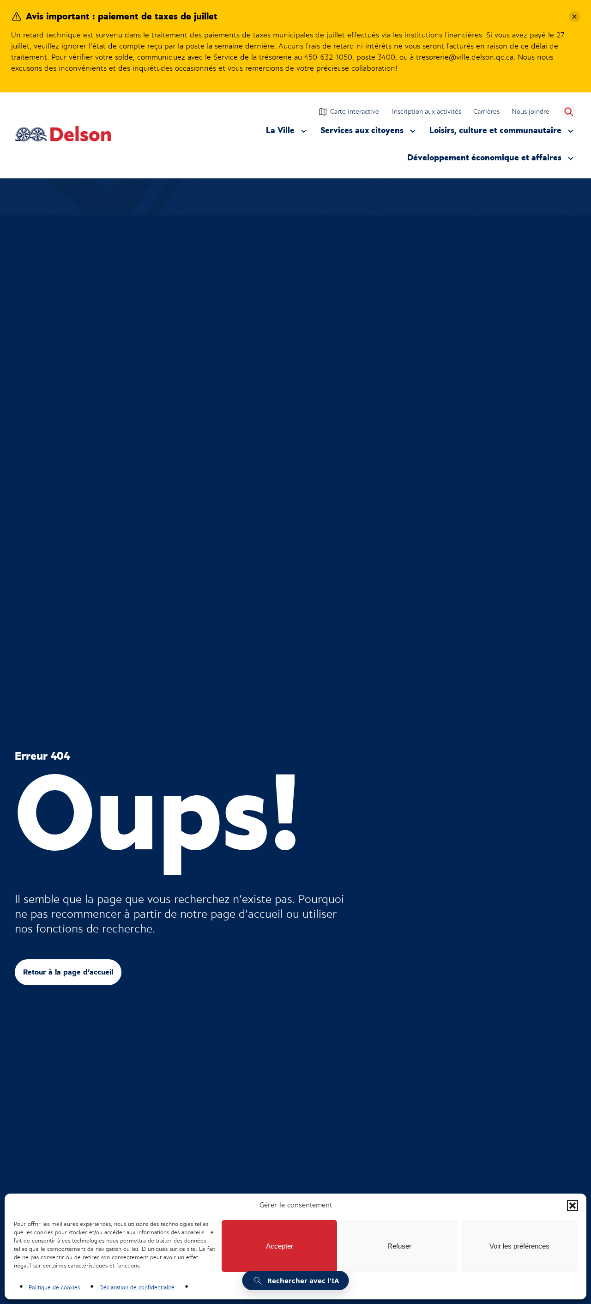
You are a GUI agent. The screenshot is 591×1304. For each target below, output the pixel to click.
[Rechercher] (568, 111)
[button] (572, 1205)
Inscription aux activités (427, 112)
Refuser (399, 1246)
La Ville (287, 133)
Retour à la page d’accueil (68, 972)
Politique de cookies (54, 1287)
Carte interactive (354, 111)
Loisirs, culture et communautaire (495, 133)
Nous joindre (530, 111)
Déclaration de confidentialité (137, 1287)
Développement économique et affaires (484, 160)
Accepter (279, 1246)
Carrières (486, 111)
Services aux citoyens (362, 133)
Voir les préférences (519, 1246)
